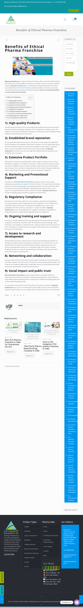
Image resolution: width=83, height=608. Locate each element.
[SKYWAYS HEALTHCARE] (11, 19)
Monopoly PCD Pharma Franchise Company (72, 185)
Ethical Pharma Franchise (24, 182)
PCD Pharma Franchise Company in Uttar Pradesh (72, 281)
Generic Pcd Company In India (72, 166)
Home (45, 527)
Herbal (26, 566)
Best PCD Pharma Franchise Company (71, 120)
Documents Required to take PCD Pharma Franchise (72, 140)
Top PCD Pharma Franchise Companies (71, 468)
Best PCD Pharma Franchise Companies (71, 110)
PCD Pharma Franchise (72, 216)
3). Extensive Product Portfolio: (16, 105)
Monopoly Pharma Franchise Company (71, 207)
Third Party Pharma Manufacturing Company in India (33, 348)
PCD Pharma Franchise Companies (72, 222)
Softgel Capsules (29, 544)
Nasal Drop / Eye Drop (31, 553)
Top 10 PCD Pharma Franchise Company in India (72, 429)
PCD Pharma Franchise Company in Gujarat (72, 249)
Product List (74, 11)
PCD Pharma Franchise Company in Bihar (72, 239)
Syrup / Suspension (30, 535)
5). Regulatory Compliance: (15, 109)
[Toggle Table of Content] (29, 98)
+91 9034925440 (69, 550)
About (45, 531)
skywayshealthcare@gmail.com (16, 6)
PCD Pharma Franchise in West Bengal (72, 377)
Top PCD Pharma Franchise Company (71, 479)
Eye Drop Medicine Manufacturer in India (72, 151)
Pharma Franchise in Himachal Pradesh (72, 386)
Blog (44, 555)
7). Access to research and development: (19, 113)
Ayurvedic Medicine (71, 95)
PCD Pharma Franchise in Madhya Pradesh (72, 344)
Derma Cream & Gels (31, 549)
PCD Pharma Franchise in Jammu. (72, 327)
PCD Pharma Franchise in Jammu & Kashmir (72, 318)
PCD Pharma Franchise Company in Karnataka (72, 260)
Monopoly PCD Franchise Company (71, 175)
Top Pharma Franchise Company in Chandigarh (72, 489)
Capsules (27, 531)
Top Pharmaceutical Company (72, 498)
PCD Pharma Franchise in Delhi (72, 309)
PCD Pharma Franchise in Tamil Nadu (72, 370)
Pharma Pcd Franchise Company (72, 396)
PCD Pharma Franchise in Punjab (72, 362)
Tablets (26, 527)
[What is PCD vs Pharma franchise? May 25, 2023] (81, 599)
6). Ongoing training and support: (17, 111)
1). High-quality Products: (14, 100)
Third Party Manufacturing (72, 420)
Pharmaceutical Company (72, 403)
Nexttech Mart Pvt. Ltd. (68, 601)
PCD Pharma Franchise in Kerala (72, 335)
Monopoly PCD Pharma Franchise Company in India (72, 196)
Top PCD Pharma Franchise (71, 449)
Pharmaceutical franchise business (72, 409)
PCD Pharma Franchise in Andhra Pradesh (72, 292)
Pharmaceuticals (72, 415)
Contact (45, 551)
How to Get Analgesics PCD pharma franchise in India (51, 345)
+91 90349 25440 (60, 2)
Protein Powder (29, 558)
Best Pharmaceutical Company (72, 130)
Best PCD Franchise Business (71, 101)
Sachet (26, 562)
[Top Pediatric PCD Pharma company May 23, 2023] (2, 599)
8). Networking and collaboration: (17, 115)
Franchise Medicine (71, 159)
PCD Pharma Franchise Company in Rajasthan (72, 270)
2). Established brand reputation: (17, 103)
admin (20, 305)
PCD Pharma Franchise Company (72, 230)
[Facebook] (41, 605)
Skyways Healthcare (18, 86)
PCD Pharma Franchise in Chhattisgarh (72, 301)
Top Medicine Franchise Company (71, 440)
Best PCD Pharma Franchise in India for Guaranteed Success (13, 343)
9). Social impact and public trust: (17, 118)
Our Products (47, 546)
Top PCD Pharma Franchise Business (71, 458)
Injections (27, 540)
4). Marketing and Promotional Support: (19, 107)
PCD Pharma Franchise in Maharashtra (72, 354)
